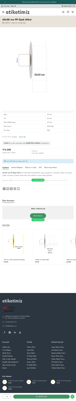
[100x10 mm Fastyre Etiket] (48, 244)
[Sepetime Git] (73, 12)
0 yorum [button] (14, 137)
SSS (40, 167)
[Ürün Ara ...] (63, 12)
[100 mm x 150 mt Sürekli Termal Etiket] (17, 244)
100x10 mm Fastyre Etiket (42, 260)
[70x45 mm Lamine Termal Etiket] (4, 382)
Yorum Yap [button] (22, 137)
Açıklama (5, 167)
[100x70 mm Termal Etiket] (4, 388)
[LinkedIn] (15, 332)
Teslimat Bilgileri (17, 167)
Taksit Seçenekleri (50, 167)
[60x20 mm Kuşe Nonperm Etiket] (29, 382)
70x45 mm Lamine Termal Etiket (16, 381)
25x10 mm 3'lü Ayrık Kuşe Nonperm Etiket (65, 381)
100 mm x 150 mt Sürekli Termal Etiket (14, 260)
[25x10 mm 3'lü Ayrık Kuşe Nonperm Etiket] (53, 382)
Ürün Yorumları (8, 200)
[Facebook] (4, 332)
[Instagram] (10, 332)
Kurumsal (5, 342)
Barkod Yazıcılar (57, 342)
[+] (10, 397)
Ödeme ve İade (30, 167)
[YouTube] (20, 332)
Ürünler (29, 342)
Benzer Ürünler (6, 225)
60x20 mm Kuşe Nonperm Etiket (40, 381)
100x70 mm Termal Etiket (15, 387)
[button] (5, 2)
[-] (3, 397)
